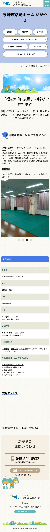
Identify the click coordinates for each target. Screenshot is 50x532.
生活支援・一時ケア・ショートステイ (25, 39)
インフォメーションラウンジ (25, 54)
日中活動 (40, 32)
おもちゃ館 (37, 47)
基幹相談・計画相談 (15, 47)
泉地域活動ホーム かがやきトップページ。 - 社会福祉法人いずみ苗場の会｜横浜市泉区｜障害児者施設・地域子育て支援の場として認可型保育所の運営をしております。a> (16, 3)
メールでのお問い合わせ (27, 470)
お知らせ (10, 32)
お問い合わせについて (24, 511)
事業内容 (25, 32)
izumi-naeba (23, 528)
